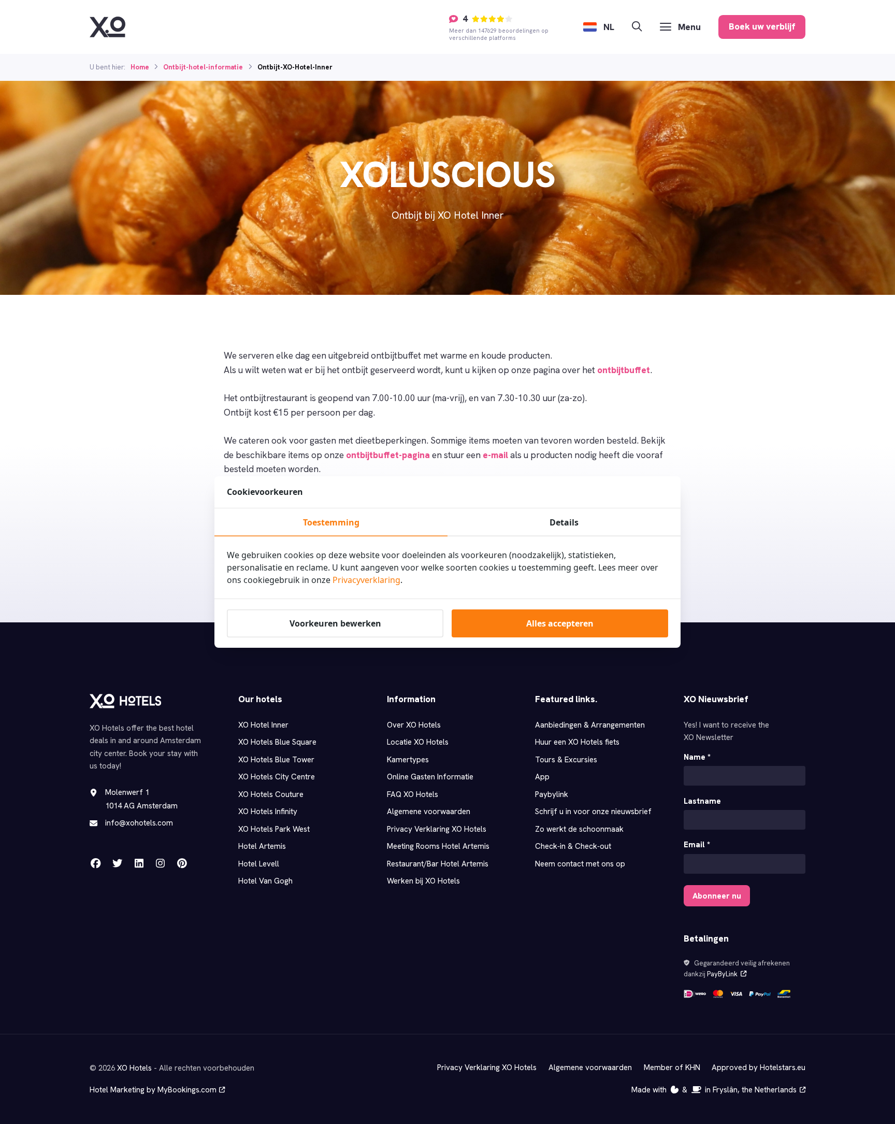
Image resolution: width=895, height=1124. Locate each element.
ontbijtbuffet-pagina (388, 455)
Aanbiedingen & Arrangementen (590, 725)
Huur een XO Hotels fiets (577, 742)
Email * (697, 845)
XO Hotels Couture (271, 794)
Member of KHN (672, 1067)
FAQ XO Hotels (412, 794)
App (542, 777)
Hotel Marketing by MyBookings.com (153, 1090)
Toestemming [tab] (331, 522)
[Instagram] (160, 863)
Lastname (702, 801)
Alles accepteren (560, 623)
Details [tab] (564, 522)
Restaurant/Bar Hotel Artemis (437, 864)
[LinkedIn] (139, 863)
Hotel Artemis (262, 846)
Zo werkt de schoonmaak (579, 829)
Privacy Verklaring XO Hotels (436, 829)
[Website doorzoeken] (637, 27)
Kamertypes (408, 760)
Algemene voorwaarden (428, 811)
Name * (697, 757)
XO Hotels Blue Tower (276, 760)
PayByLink (722, 974)
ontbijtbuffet (623, 370)
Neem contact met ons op (580, 864)
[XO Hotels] (107, 27)
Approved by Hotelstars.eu (758, 1067)
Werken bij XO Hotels (423, 881)
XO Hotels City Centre (276, 777)
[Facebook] (96, 863)
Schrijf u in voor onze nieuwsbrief (593, 811)
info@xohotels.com (139, 823)
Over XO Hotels (414, 725)
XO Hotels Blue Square (277, 742)
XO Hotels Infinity (267, 811)
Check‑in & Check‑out (573, 846)
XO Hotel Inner (263, 725)
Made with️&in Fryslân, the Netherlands (714, 1090)
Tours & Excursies (566, 760)
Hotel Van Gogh (265, 881)
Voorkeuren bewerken (335, 623)
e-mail (495, 455)
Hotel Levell (258, 864)
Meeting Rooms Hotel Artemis (438, 846)
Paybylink (551, 794)
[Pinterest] (182, 863)
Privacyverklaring (366, 580)
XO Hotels (134, 1068)
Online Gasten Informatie (430, 777)
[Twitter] (117, 863)
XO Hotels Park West (274, 829)
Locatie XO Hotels (418, 742)
